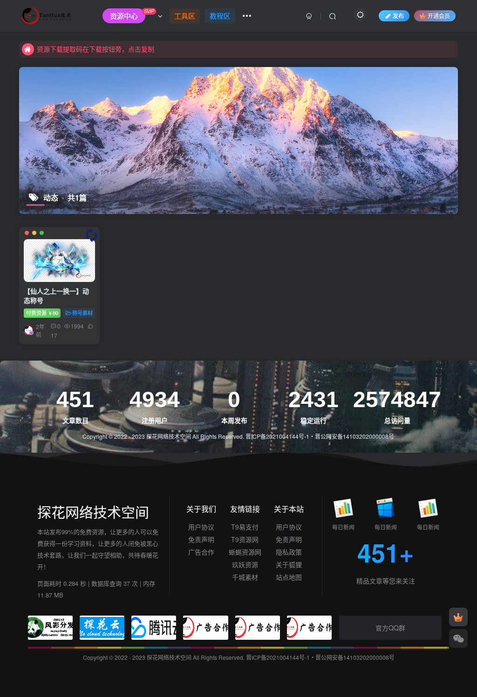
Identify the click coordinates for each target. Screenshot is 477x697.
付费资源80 (42, 312)
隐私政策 (289, 551)
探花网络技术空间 (169, 436)
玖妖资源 (245, 564)
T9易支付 (245, 526)
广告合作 (201, 551)
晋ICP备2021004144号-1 (277, 436)
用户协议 (201, 526)
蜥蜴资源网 (245, 551)
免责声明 (201, 539)
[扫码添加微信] (458, 638)
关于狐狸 (289, 564)
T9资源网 (245, 539)
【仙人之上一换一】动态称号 (56, 295)
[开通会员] (458, 617)
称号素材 (82, 312)
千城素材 (245, 577)
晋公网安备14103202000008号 (354, 436)
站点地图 (289, 577)
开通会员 (439, 16)
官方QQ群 (390, 627)
